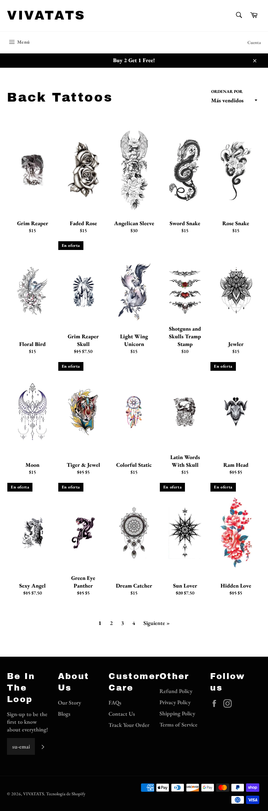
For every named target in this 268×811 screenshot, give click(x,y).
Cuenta (254, 42)
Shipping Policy (177, 713)
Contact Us (122, 713)
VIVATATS (46, 15)
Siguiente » (156, 623)
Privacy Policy (175, 702)
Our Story (69, 702)
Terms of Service (178, 724)
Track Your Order (129, 725)
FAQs (115, 702)
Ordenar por (227, 91)
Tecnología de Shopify (65, 794)
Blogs (64, 713)
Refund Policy (175, 691)
